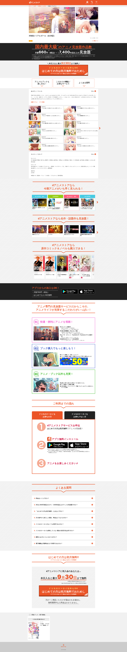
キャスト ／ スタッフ (36, 154)
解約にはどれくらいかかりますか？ (46, 537)
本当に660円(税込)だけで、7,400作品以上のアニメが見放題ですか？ (57, 505)
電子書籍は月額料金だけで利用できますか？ (49, 543)
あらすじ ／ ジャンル (36, 91)
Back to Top (63, 646)
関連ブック (96, 40)
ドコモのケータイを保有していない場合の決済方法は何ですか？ (55, 530)
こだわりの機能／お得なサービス (63, 83)
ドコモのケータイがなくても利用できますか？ (50, 524)
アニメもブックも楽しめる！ (42, 83)
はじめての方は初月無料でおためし (63, 70)
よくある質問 (84, 83)
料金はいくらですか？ (42, 498)
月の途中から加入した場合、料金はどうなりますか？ (52, 517)
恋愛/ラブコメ (34, 102)
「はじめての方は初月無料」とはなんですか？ (50, 511)
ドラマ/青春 (41, 102)
